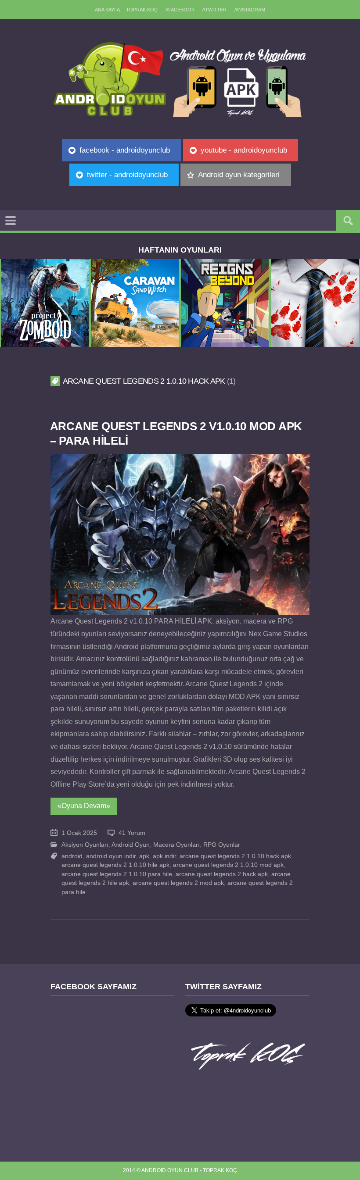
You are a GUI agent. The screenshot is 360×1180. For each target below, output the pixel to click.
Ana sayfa (107, 9)
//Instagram (249, 9)
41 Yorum (132, 833)
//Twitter (214, 9)
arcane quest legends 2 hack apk (222, 874)
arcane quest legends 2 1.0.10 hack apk (235, 856)
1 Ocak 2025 (79, 833)
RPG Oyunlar (221, 844)
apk (144, 856)
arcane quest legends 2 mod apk (178, 883)
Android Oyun (131, 844)
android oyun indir (111, 856)
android (72, 856)
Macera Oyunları (176, 844)
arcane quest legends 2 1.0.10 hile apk (115, 865)
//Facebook (180, 9)
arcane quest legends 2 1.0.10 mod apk (228, 865)
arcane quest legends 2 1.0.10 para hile (116, 874)
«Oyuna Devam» (84, 805)
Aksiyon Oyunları (84, 844)
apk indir (164, 856)
